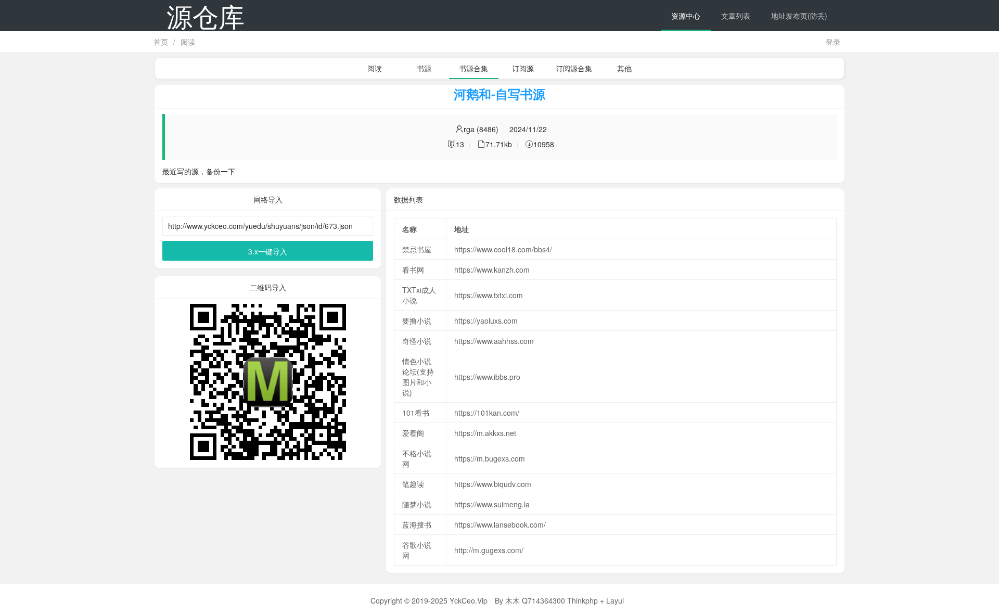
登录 (833, 41)
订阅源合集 (574, 68)
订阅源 (523, 68)
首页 (160, 41)
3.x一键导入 (267, 251)
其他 (624, 68)
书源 (424, 68)
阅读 (188, 41)
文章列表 (735, 15)
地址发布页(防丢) (799, 15)
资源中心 (685, 15)
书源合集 (473, 68)
